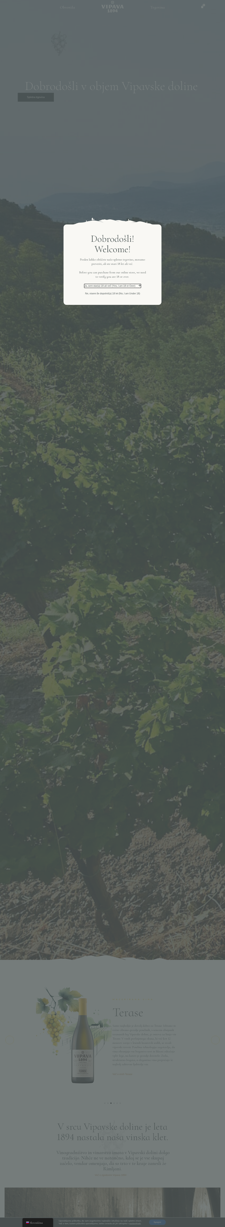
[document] (112, 613)
